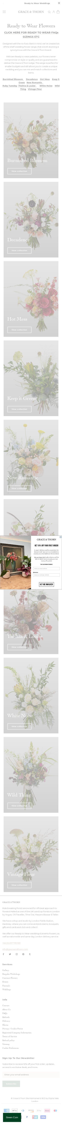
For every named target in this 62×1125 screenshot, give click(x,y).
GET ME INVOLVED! (46, 584)
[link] (46, 539)
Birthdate (35, 572)
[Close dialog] (60, 537)
